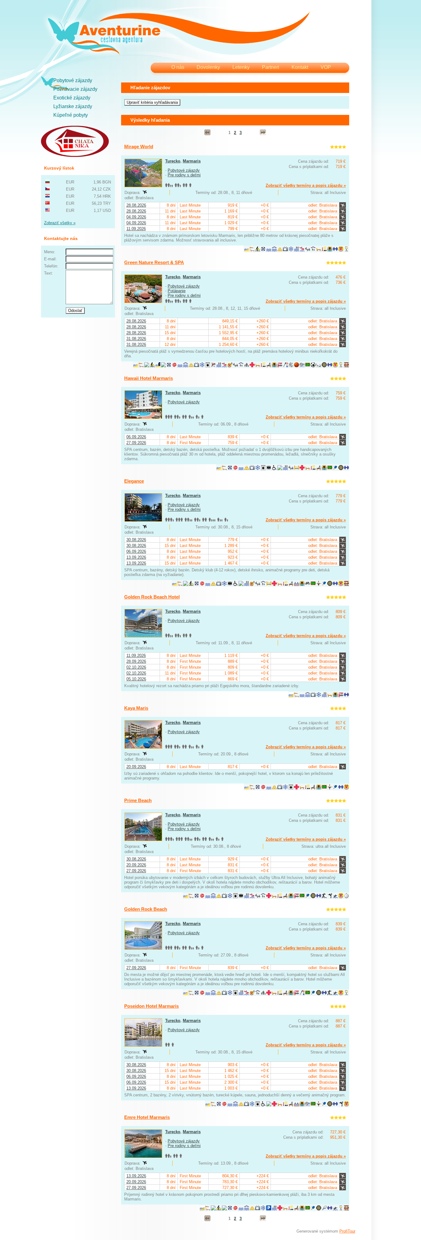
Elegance (134, 481)
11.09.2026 (136, 228)
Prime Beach (138, 800)
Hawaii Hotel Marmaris (148, 378)
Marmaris (192, 161)
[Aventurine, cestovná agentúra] (179, 34)
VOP (326, 67)
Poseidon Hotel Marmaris (151, 1006)
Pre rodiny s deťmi (184, 175)
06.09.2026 (136, 437)
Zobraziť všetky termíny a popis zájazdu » (306, 185)
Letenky (241, 67)
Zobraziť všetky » (60, 223)
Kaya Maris (136, 708)
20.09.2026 (136, 766)
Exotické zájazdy (71, 97)
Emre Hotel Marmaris (147, 1117)
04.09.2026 (136, 217)
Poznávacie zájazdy (75, 89)
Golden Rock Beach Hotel (152, 596)
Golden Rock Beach (145, 909)
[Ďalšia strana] (263, 132)
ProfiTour (347, 1231)
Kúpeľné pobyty (70, 115)
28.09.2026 (136, 661)
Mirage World (138, 146)
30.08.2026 (136, 539)
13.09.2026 (136, 557)
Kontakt (300, 67)
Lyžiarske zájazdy (72, 106)
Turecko (172, 161)
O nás (177, 67)
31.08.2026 (136, 338)
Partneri (270, 67)
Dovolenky (208, 67)
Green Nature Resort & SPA (154, 262)
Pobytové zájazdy (72, 80)
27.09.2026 (136, 442)
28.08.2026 (136, 205)
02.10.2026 (136, 667)
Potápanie (177, 290)
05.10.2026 (136, 679)
